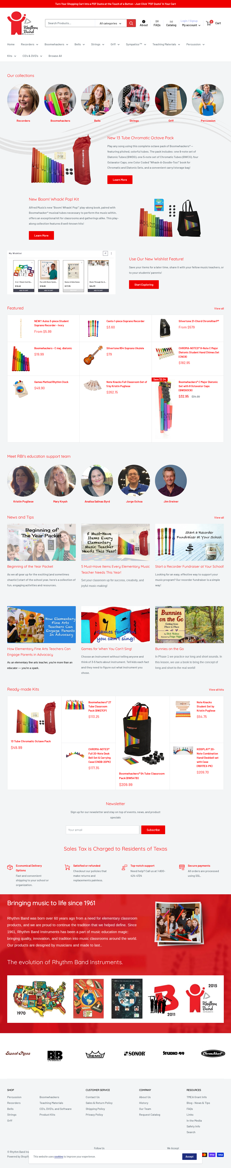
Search (191, 1132)
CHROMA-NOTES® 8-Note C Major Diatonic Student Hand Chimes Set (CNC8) (199, 352)
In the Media (194, 1120)
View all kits (217, 689)
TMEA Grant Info (197, 1097)
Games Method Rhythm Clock (51, 381)
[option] (19, 1052)
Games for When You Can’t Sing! (106, 649)
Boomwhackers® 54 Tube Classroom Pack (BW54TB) (142, 776)
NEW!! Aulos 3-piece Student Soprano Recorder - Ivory (51, 323)
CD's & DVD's (30, 55)
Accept (189, 1156)
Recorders (27, 44)
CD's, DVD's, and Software (56, 1108)
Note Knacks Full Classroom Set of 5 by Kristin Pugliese (126, 384)
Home (11, 44)
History (143, 1102)
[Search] (131, 23)
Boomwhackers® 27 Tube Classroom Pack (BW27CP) (99, 706)
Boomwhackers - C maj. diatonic (53, 348)
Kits (9, 55)
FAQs (190, 1108)
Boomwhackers (54, 44)
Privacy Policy (94, 1114)
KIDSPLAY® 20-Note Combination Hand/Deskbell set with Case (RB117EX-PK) (208, 757)
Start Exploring (143, 284)
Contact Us (93, 1097)
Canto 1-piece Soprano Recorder (125, 321)
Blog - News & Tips (198, 1102)
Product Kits (47, 1114)
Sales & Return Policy (99, 1102)
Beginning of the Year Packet (30, 566)
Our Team (145, 1108)
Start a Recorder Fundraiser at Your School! (189, 566)
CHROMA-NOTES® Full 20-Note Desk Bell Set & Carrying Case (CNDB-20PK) (99, 755)
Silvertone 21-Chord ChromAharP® (199, 321)
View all (219, 308)
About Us (145, 1097)
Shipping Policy (95, 1108)
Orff (113, 44)
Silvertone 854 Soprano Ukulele (125, 348)
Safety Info (193, 1126)
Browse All (55, 55)
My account (190, 25)
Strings (95, 44)
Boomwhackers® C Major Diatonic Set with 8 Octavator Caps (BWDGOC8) (198, 386)
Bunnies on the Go (169, 649)
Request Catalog (149, 1114)
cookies (58, 1156)
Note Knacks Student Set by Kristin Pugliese (206, 706)
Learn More (120, 179)
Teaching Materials (164, 44)
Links (190, 1114)
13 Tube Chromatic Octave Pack (31, 741)
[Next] (224, 99)
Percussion (193, 44)
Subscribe (153, 830)
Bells (78, 44)
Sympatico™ (134, 44)
